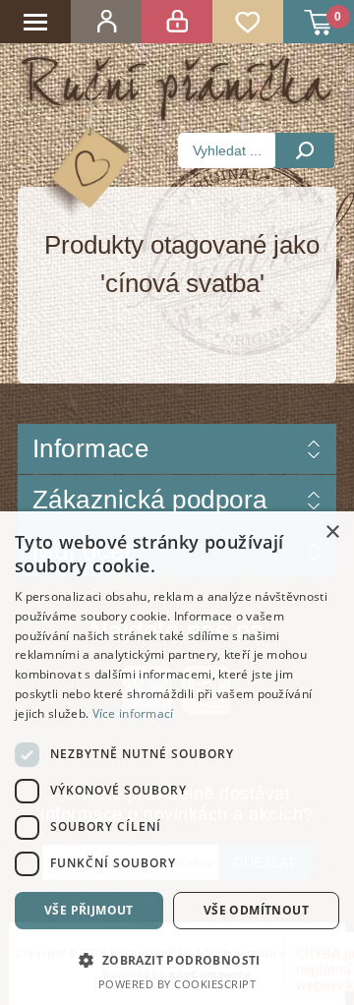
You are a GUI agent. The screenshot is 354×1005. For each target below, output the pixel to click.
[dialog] (177, 758)
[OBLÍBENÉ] (247, 21)
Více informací (133, 713)
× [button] (331, 532)
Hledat (304, 150)
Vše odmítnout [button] (256, 910)
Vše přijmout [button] (89, 910)
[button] (177, 959)
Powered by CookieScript (177, 983)
